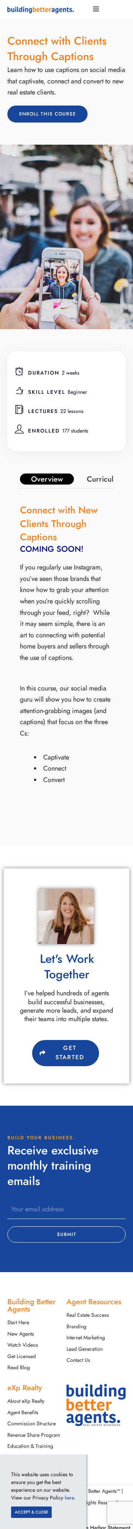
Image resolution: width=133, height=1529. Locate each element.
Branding (76, 1326)
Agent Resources (93, 1301)
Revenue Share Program (33, 1435)
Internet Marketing (85, 1337)
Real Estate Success (87, 1315)
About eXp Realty (25, 1401)
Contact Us (78, 1360)
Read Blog (18, 1367)
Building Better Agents (31, 1305)
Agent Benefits (22, 1412)
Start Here (18, 1322)
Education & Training (30, 1446)
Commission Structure (31, 1423)
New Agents (20, 1333)
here (69, 1497)
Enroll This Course (47, 114)
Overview (47, 479)
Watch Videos (22, 1345)
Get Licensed (21, 1356)
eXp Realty (24, 1387)
